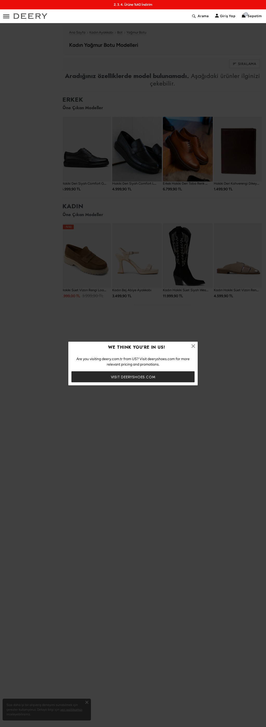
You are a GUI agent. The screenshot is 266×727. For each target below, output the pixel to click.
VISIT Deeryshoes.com (133, 377)
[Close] (193, 346)
